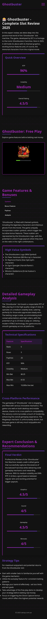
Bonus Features (10, 206)
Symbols (8, 201)
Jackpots (8, 215)
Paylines (8, 210)
